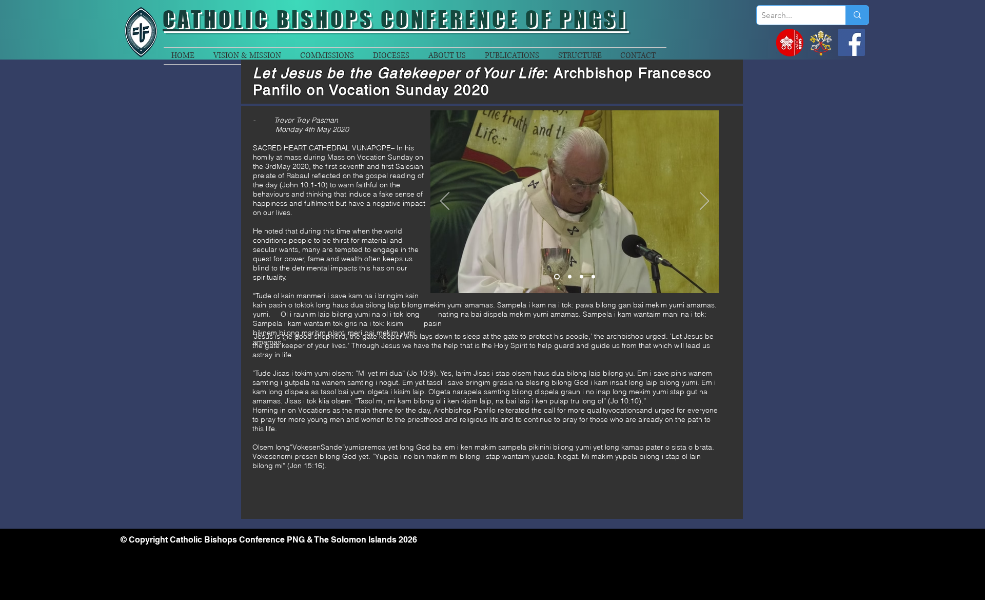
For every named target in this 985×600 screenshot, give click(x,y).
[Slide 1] (557, 277)
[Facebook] (851, 42)
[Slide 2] (570, 277)
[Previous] (444, 201)
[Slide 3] (581, 277)
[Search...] (857, 15)
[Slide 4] (593, 277)
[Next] (704, 201)
